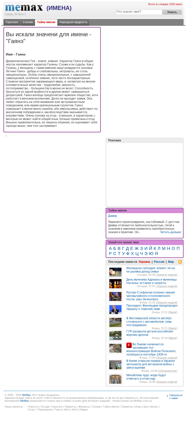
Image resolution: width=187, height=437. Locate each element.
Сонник (28, 22)
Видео (84, 409)
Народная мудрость (73, 22)
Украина (144, 262)
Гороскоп (12, 22)
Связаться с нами (175, 397)
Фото (75, 409)
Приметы (70, 406)
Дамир (112, 216)
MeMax (26, 394)
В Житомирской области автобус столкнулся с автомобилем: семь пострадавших (149, 322)
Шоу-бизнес (150, 406)
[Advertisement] (144, 162)
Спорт (31, 409)
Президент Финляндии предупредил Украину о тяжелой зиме (152, 307)
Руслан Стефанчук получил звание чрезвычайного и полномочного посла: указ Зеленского (150, 296)
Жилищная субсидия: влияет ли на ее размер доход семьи (150, 269)
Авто (67, 409)
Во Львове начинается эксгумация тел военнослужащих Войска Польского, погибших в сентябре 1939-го (151, 349)
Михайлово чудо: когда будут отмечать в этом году (146, 376)
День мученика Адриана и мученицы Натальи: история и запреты (151, 281)
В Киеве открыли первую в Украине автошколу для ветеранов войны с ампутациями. (150, 364)
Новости (33, 406)
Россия (159, 262)
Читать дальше (170, 232)
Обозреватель (168, 370)
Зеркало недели (167, 274)
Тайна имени (46, 22)
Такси (58, 409)
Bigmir (173, 312)
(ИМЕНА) (59, 8)
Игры (138, 406)
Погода (44, 406)
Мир (171, 262)
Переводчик (44, 409)
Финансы (84, 406)
